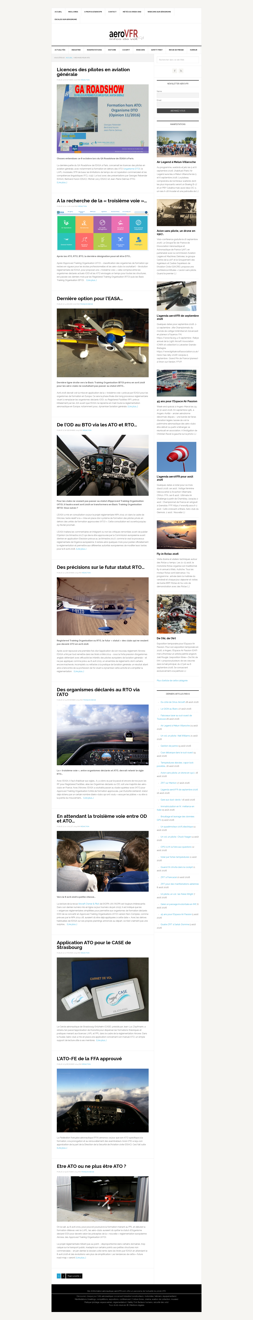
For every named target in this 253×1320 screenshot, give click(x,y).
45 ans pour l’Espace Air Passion (177, 401)
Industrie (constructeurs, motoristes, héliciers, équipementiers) (150, 1296)
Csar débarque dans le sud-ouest (177, 752)
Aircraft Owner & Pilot (88, 904)
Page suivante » (74, 1276)
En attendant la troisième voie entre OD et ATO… (102, 818)
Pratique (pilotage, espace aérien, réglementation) (105, 1302)
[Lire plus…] (62, 182)
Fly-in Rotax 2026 (168, 553)
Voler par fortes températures (174, 857)
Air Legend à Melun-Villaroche (176, 162)
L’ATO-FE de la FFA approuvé (89, 1058)
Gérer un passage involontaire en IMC (179, 904)
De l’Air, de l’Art (166, 638)
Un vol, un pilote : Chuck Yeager (176, 837)
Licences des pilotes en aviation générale (93, 72)
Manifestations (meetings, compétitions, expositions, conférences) (103, 1299)
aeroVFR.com (120, 1291)
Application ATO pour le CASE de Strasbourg (94, 945)
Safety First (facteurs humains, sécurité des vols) (148, 1302)
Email (159, 100)
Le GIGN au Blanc (169, 709)
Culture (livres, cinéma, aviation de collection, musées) (155, 1299)
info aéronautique (105, 1296)
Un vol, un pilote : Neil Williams (175, 736)
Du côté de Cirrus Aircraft (173, 702)
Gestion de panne (169, 746)
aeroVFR (126, 34)
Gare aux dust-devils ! (171, 799)
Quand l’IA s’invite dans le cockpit (177, 867)
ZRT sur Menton (168, 783)
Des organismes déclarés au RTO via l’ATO (98, 692)
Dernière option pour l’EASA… (90, 298)
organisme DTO (132, 169)
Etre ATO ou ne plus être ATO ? (91, 1166)
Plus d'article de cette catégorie (172, 680)
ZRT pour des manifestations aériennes (180, 884)
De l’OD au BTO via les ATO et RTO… (97, 424)
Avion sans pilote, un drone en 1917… (178, 773)
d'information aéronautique (102, 1291)
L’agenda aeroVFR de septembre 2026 (179, 789)
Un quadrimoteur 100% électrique (177, 826)
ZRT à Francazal (169, 877)
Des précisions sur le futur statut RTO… (101, 567)
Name (159, 91)
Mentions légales (137, 1305)
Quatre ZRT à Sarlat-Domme (175, 924)
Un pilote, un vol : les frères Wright (177, 894)
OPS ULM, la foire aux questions (176, 847)
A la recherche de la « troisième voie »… (102, 200)
